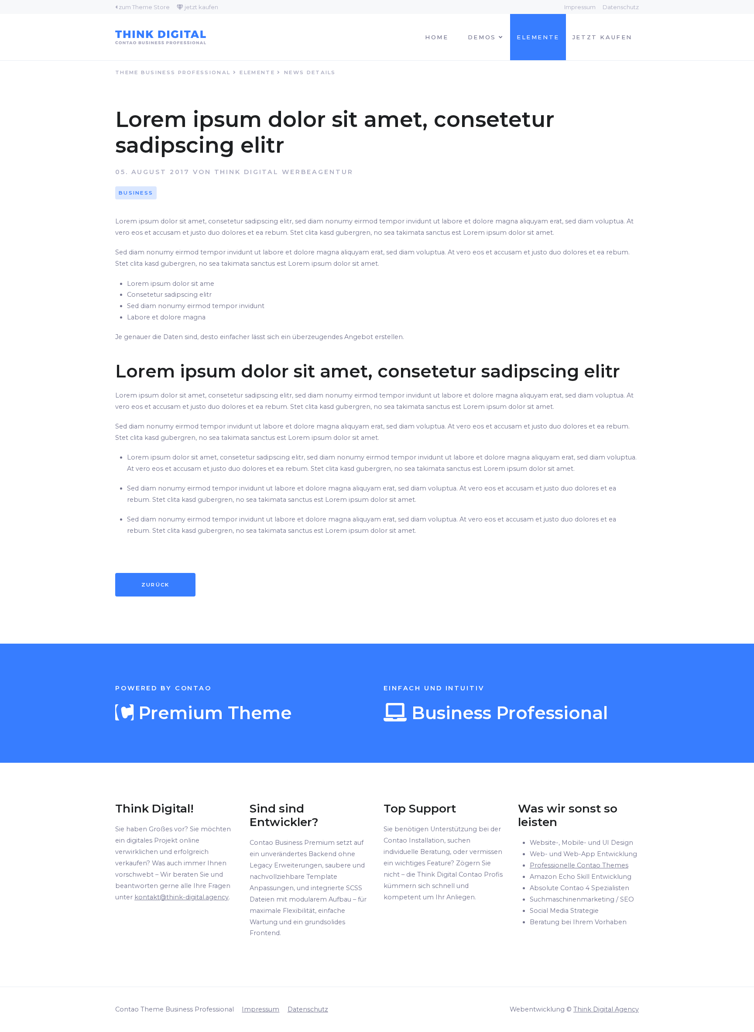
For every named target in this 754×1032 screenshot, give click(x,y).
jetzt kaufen (201, 6)
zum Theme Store (144, 6)
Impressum (580, 6)
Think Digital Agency (606, 1009)
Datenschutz (621, 6)
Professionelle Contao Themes (579, 865)
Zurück (155, 585)
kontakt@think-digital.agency (181, 897)
